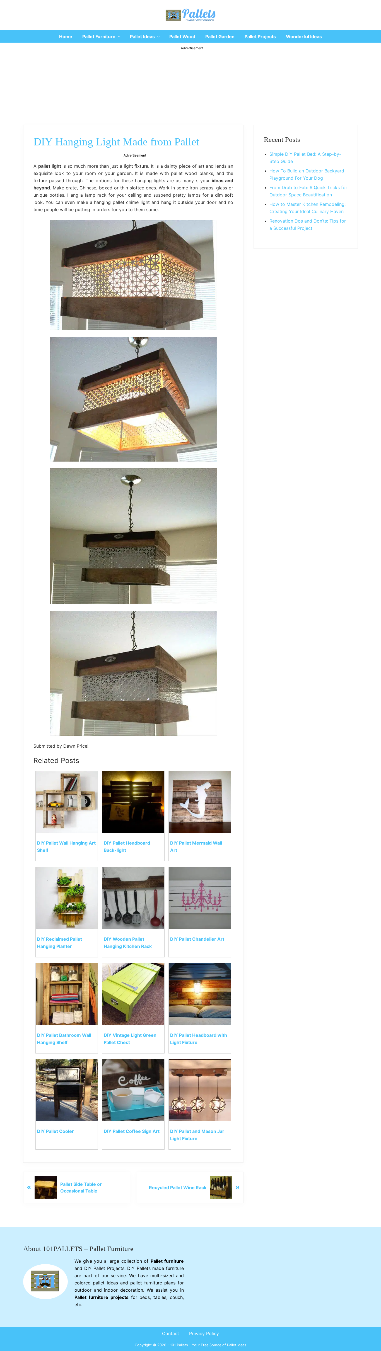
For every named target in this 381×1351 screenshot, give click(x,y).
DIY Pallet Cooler (55, 1131)
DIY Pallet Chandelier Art (197, 939)
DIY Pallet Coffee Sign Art (132, 1131)
